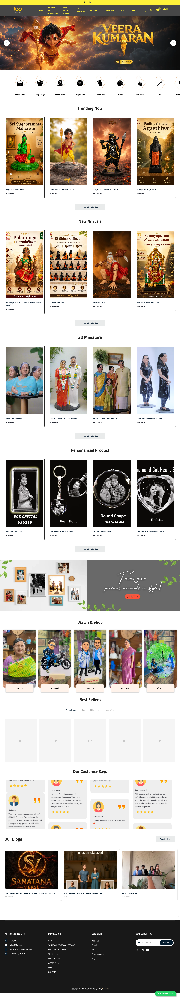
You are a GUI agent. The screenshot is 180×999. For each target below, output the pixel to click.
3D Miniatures (81, 10)
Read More (9, 897)
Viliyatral (105, 989)
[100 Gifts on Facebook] (138, 950)
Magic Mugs (40, 94)
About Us (95, 941)
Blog (93, 959)
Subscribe (166, 942)
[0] (158, 11)
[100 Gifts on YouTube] (147, 950)
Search (94, 945)
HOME (41, 10)
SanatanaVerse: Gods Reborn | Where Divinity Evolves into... (31, 893)
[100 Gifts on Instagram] (142, 950)
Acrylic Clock (80, 94)
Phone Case (100, 94)
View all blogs (166, 838)
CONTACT (133, 10)
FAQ (93, 950)
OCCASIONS (53, 963)
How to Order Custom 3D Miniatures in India (83, 893)
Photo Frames (20, 94)
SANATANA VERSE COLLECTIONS (61, 945)
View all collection (90, 207)
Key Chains (140, 94)
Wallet (120, 94)
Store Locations (98, 954)
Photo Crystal (60, 94)
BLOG (123, 10)
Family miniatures (129, 893)
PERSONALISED (54, 959)
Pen (160, 94)
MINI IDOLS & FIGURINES (58, 950)
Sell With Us (91, 2)
